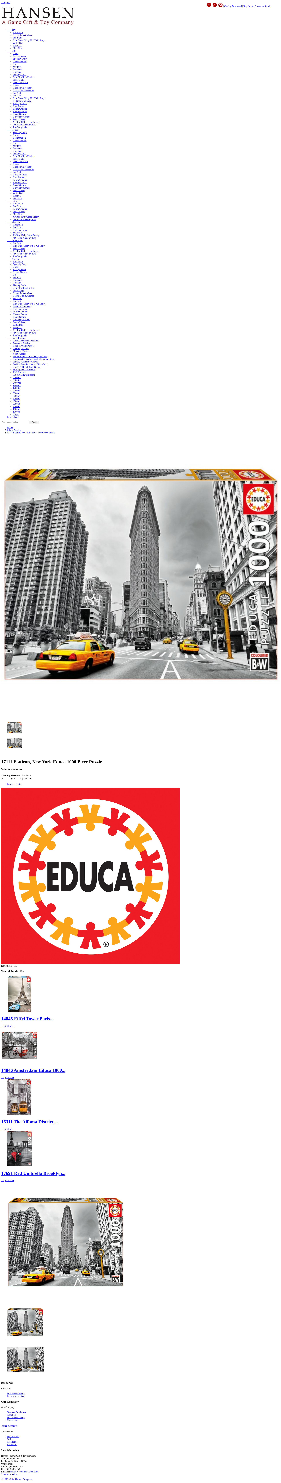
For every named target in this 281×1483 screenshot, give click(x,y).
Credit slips (12, 1442)
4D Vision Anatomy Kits (24, 124)
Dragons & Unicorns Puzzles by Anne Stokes (34, 359)
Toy (11, 30)
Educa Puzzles (16, 338)
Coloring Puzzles (21, 348)
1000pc (16, 411)
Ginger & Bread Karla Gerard (27, 367)
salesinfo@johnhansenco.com (24, 1471)
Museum (13, 222)
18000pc (17, 385)
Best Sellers (12, 417)
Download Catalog (16, 1393)
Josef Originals (20, 127)
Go (14, 64)
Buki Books (18, 106)
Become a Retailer (15, 1396)
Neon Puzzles (19, 354)
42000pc (17, 377)
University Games (21, 116)
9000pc (16, 390)
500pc (16, 414)
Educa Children (20, 109)
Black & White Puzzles (23, 346)
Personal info (13, 1436)
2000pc (16, 406)
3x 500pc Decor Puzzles (24, 369)
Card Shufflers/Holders (23, 77)
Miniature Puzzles (21, 351)
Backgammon (19, 56)
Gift (11, 51)
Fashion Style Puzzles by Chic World (30, 364)
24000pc (17, 383)
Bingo (16, 85)
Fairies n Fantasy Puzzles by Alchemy (30, 356)
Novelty (13, 259)
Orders (10, 1439)
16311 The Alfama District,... (29, 1121)
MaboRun (17, 48)
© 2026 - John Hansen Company (16, 1479)
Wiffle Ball (18, 43)
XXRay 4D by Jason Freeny (26, 122)
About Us (11, 1415)
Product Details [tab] (14, 784)
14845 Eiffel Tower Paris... (27, 1018)
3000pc (16, 404)
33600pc (17, 380)
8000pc (16, 393)
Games (12, 130)
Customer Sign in (263, 6)
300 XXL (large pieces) (24, 375)
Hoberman (18, 32)
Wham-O (17, 45)
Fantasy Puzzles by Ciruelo (25, 361)
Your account (9, 1425)
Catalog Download (233, 6)
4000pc (16, 401)
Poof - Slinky (19, 119)
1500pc (16, 409)
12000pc (17, 388)
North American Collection (25, 340)
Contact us (12, 1420)
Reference (6, 966)
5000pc (16, 398)
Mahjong (17, 66)
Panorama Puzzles (21, 343)
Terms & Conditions (16, 1412)
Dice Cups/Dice (20, 82)
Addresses (12, 1444)
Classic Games (19, 61)
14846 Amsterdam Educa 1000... (33, 1070)
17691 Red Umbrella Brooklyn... (33, 1173)
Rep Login (248, 6)
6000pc (16, 396)
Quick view (7, 1026)
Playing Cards (19, 74)
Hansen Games (20, 111)
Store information (9, 1474)
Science (13, 201)
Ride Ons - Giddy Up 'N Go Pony (29, 40)
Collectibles (15, 240)
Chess (15, 53)
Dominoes (17, 69)
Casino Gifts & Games (23, 90)
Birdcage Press (20, 103)
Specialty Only (20, 59)
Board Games (19, 114)
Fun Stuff (17, 37)
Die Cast (17, 95)
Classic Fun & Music (22, 35)
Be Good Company (22, 101)
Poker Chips (18, 80)
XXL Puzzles (19, 372)
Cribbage (17, 72)
